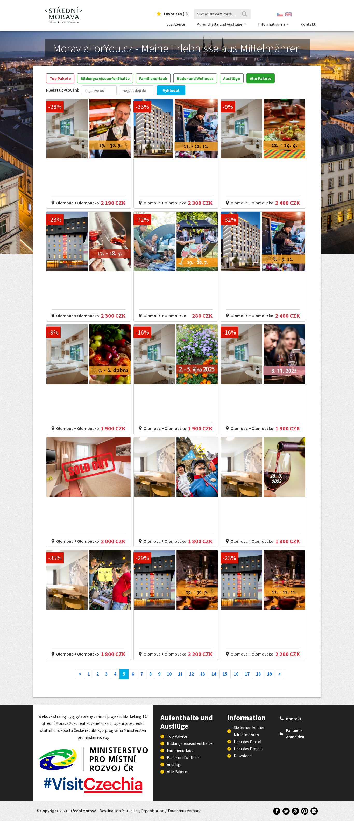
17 (247, 674)
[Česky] (280, 13)
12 (191, 674)
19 (269, 674)
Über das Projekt (248, 748)
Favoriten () (176, 13)
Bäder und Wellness (195, 78)
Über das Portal (247, 741)
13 (202, 674)
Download (243, 755)
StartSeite (176, 24)
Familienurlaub (153, 78)
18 (258, 674)
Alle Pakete (260, 78)
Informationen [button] (272, 24)
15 (225, 674)
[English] (288, 13)
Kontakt (308, 24)
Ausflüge (231, 78)
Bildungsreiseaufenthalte (105, 78)
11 (180, 674)
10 (169, 674)
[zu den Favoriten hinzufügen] (124, 104)
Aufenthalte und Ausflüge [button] (220, 24)
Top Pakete (60, 78)
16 (236, 674)
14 (213, 674)
